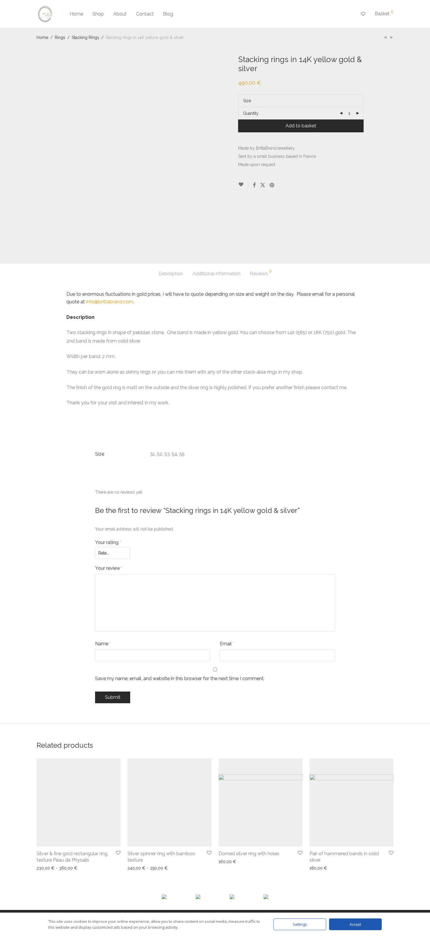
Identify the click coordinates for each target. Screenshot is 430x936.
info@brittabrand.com (109, 301)
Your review (109, 568)
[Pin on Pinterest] (272, 185)
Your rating (108, 542)
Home (76, 14)
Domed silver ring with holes (249, 853)
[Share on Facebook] (254, 185)
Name (103, 643)
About (120, 14)
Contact (145, 14)
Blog (168, 14)
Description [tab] (171, 273)
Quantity (251, 113)
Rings (60, 37)
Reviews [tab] (261, 272)
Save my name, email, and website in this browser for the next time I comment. (179, 678)
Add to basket (300, 126)
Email (227, 643)
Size (247, 100)
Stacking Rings (85, 37)
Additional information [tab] (216, 273)
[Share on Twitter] (262, 185)
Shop (98, 14)
